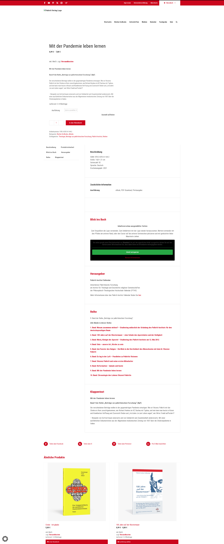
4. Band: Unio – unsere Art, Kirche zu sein (106, 344)
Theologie (62, 136)
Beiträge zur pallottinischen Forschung (78, 136)
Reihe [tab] (48, 157)
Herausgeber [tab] (65, 152)
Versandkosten (67, 61)
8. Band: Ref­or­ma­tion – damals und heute (106, 366)
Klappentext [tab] (59, 157)
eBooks (71, 134)
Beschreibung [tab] (51, 147)
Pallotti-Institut (97, 136)
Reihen (105, 136)
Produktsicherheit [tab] (67, 147)
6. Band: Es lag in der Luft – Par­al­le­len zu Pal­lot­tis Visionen (114, 356)
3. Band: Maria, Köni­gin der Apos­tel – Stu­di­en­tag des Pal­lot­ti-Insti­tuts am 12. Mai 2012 (124, 340)
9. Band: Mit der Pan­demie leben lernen (105, 370)
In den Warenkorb (75, 123)
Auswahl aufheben (108, 115)
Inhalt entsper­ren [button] (132, 252)
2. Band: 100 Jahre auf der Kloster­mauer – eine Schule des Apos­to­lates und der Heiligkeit (126, 335)
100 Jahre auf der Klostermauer (128, 525)
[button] (176, 22)
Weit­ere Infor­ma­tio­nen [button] (132, 258)
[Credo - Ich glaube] (77, 492)
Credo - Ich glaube (52, 525)
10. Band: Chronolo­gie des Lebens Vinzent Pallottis (110, 375)
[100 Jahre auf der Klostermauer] (147, 492)
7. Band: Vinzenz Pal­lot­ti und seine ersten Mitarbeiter (111, 361)
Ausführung (56, 110)
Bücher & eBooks (62, 134)
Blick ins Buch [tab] (51, 152)
